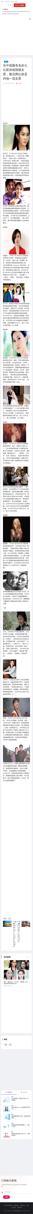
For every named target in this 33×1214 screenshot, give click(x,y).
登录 (12, 1)
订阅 (6, 1197)
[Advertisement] (16, 38)
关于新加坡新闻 (8, 1205)
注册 (16, 1)
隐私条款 (22, 1205)
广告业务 (7, 1)
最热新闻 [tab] (25, 1092)
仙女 (9, 918)
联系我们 (19, 1207)
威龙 (5, 918)
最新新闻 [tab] (9, 1092)
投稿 (2, 1)
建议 (28, 1205)
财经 (12, 1096)
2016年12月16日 (9, 83)
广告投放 (13, 1207)
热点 (6, 61)
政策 (7, 962)
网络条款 (16, 1205)
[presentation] (27, 12)
